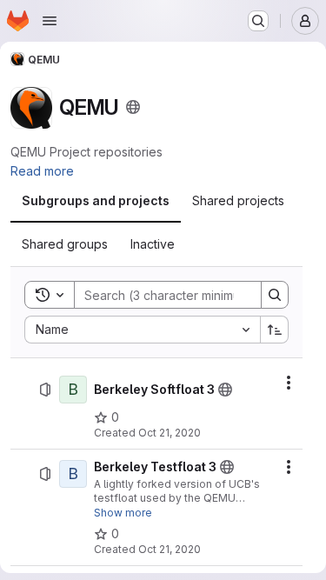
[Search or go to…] (258, 20)
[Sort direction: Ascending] (275, 329)
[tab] (95, 201)
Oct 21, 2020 (169, 432)
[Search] (275, 295)
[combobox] (142, 329)
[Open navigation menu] (49, 21)
